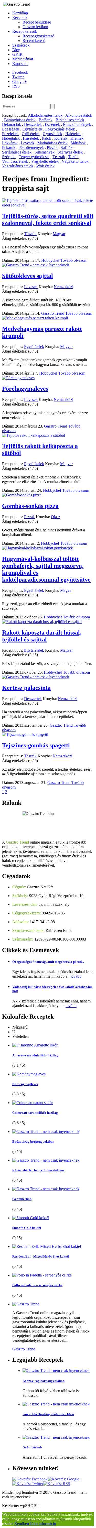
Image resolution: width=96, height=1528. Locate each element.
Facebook (20, 72)
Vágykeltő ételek (45, 161)
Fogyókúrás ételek (60, 129)
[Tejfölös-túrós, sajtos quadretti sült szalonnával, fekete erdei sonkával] (48, 205)
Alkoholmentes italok (45, 115)
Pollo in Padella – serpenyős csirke (37, 1285)
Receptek (19, 17)
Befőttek (45, 120)
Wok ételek (45, 166)
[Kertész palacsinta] (35, 677)
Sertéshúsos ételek (16, 152)
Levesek (27, 143)
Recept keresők (24, 31)
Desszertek (33, 124)
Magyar (59, 234)
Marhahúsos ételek (52, 143)
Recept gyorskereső (38, 36)
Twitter (18, 77)
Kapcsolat (20, 63)
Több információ (42, 1523)
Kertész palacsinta (26, 687)
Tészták (58, 157)
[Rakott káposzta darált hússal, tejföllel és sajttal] (42, 621)
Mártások (78, 143)
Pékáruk (8, 147)
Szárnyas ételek (70, 152)
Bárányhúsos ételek (20, 120)
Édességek (10, 129)
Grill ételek (31, 134)
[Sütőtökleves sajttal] (35, 265)
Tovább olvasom (73, 260)
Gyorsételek (52, 134)
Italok (46, 138)
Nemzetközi (63, 287)
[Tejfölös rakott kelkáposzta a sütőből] (33, 435)
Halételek (73, 134)
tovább (75, 976)
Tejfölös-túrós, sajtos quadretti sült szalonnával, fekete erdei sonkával (47, 219)
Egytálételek (32, 129)
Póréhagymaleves (25, 388)
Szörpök (9, 157)
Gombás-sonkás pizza (30, 506)
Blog (16, 50)
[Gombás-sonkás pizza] (21, 495)
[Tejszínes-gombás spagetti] (25, 734)
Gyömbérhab (21, 1199)
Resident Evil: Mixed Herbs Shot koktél (40, 1256)
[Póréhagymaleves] (18, 378)
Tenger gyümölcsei (34, 157)
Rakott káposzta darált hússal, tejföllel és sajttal (41, 636)
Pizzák (52, 147)
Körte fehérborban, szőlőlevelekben (38, 1170)
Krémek (76, 138)
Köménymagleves (25, 1084)
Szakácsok (20, 45)
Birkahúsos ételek (70, 120)
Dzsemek (52, 124)
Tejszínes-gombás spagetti (36, 745)
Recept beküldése (37, 22)
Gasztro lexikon (35, 27)
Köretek (60, 138)
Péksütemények (31, 147)
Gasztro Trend (53, 313)
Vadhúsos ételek (15, 161)
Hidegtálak (11, 138)
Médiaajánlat (22, 59)
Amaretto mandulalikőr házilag (35, 1055)
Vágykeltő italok (75, 161)
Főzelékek (10, 134)
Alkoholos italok (78, 115)
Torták (73, 157)
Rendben (21, 1523)
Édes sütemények (77, 124)
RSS (16, 86)
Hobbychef (50, 260)
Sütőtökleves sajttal (27, 275)
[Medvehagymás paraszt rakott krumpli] (35, 318)
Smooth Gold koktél (26, 1228)
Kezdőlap (20, 13)
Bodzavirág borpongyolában (33, 1141)
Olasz (55, 517)
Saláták (66, 147)
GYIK (17, 54)
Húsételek (31, 138)
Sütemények (45, 152)
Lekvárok (10, 143)
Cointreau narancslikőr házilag (35, 1113)
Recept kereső (34, 40)
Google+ (19, 81)
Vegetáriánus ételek (17, 166)
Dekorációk (11, 124)
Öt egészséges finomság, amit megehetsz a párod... (48, 962)
